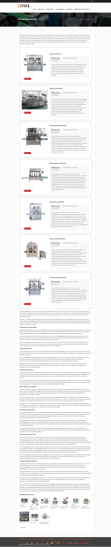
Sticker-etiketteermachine (52, 539)
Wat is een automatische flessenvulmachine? (44, 523)
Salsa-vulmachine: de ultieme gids (44, 507)
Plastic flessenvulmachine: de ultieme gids (34, 508)
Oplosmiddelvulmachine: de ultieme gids (75, 507)
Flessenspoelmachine (55, 541)
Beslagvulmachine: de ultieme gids (65, 507)
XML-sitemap (90, 544)
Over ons (40, 9)
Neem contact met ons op (82, 9)
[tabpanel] (69, 70)
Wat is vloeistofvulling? (24, 522)
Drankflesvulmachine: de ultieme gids (54, 507)
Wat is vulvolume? (23, 506)
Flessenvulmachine (24, 539)
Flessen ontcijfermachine (85, 539)
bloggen (68, 9)
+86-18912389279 (23, 1)
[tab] (55, 58)
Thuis (34, 9)
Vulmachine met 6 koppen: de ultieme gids (85, 507)
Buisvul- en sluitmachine (74, 539)
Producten (49, 9)
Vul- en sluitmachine (63, 539)
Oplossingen (59, 9)
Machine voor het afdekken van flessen (37, 539)
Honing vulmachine (33, 522)
